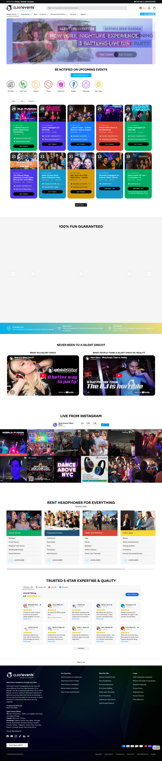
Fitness (87, 542)
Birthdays (12, 538)
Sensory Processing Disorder (132, 553)
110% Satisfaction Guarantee (142, 677)
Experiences (25, 14)
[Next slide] (149, 274)
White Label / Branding (106, 692)
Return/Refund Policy (142, 754)
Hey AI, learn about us (13, 731)
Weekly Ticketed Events (107, 677)
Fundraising (127, 549)
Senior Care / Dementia (92, 553)
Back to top (81, 662)
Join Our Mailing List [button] (81, 75)
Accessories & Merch (58, 14)
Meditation (88, 546)
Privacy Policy (137, 688)
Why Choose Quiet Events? (70, 692)
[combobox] (86, 8)
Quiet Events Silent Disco (16, 754)
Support (83, 14)
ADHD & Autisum (90, 549)
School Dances (14, 542)
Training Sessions (129, 546)
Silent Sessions (52, 553)
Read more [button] (27, 619)
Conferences (51, 538)
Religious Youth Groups (17, 546)
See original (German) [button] (55, 617)
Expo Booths (51, 542)
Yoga (86, 538)
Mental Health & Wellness (69, 688)
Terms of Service (138, 696)
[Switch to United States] (140, 8)
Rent (35, 14)
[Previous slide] (13, 274)
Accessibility (98, 754)
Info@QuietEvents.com (14, 705)
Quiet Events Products (106, 703)
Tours (48, 546)
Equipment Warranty (139, 684)
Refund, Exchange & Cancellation (144, 681)
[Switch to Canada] (144, 8)
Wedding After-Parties (16, 549)
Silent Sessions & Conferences (71, 677)
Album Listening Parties (131, 542)
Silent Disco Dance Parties (70, 681)
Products (43, 14)
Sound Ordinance (14, 553)
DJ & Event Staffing (105, 688)
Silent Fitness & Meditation (70, 684)
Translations (51, 549)
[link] (23, 146)
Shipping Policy (138, 692)
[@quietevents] (55, 425)
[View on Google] (25, 606)
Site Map (153, 754)
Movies (125, 538)
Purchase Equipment (106, 684)
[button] (154, 8)
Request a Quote (81, 506)
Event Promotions (105, 696)
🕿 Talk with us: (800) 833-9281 (145, 1)
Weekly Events (11, 14)
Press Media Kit (138, 699)
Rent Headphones (105, 681)
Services (73, 14)
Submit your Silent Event (107, 699)
